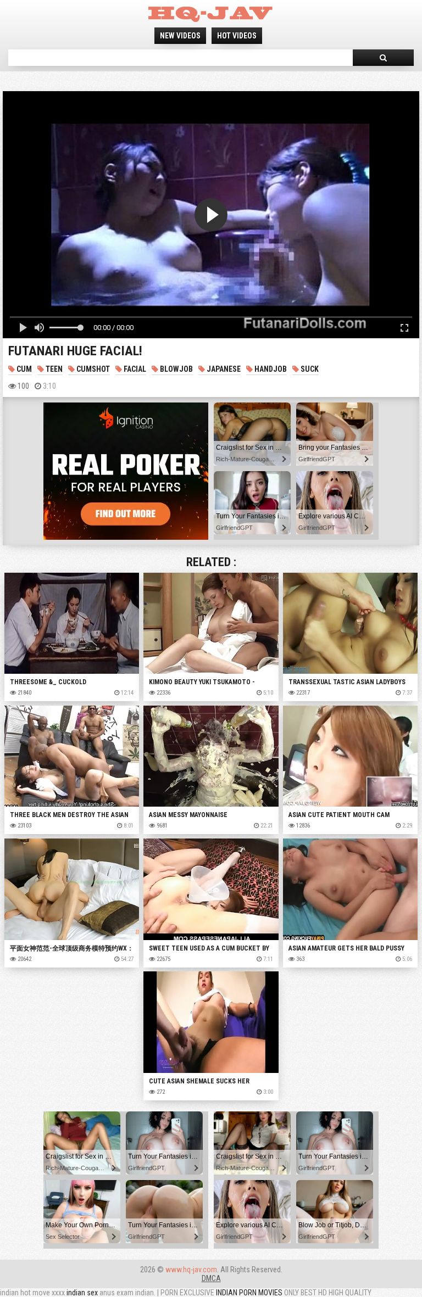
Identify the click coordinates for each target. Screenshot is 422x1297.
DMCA (211, 1278)
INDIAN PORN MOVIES (249, 1292)
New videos (180, 35)
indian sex (82, 1292)
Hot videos (237, 35)
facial (134, 369)
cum (23, 369)
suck (309, 369)
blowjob (175, 369)
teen (53, 369)
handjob (270, 369)
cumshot (92, 369)
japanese (223, 369)
